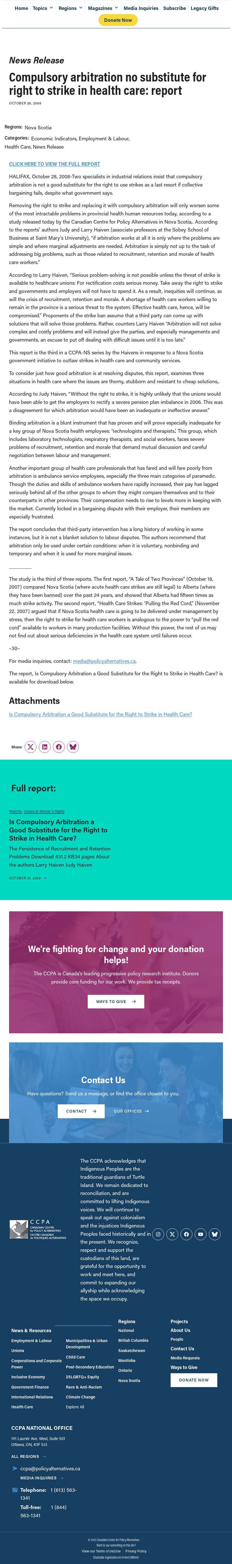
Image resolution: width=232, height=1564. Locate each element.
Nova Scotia (38, 127)
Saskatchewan (131, 1350)
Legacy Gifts (205, 8)
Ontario (125, 1370)
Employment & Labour (104, 138)
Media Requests (185, 1358)
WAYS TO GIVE (111, 1001)
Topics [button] (40, 8)
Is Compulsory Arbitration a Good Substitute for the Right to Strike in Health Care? (100, 714)
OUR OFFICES (128, 1111)
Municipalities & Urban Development (87, 1343)
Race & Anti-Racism (84, 1387)
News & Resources (31, 1330)
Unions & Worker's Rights (44, 811)
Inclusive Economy (28, 1376)
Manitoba (127, 1360)
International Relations (32, 1397)
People (177, 1339)
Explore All (75, 1406)
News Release (48, 146)
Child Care (75, 1357)
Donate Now (118, 20)
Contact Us (182, 1348)
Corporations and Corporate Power (36, 1364)
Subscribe (174, 8)
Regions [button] (68, 8)
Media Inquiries (141, 8)
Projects (179, 1321)
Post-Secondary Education (90, 1367)
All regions (25, 1456)
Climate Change (80, 1397)
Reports (15, 811)
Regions (126, 1321)
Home (21, 8)
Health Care (18, 146)
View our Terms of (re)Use (101, 1551)
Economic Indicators (53, 138)
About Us (180, 1330)
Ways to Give (184, 1367)
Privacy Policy (136, 1551)
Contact (76, 1111)
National (126, 1330)
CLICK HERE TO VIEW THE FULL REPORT (54, 163)
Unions (17, 1350)
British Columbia (133, 1340)
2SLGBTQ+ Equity (82, 1376)
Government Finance (30, 1387)
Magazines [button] (100, 8)
